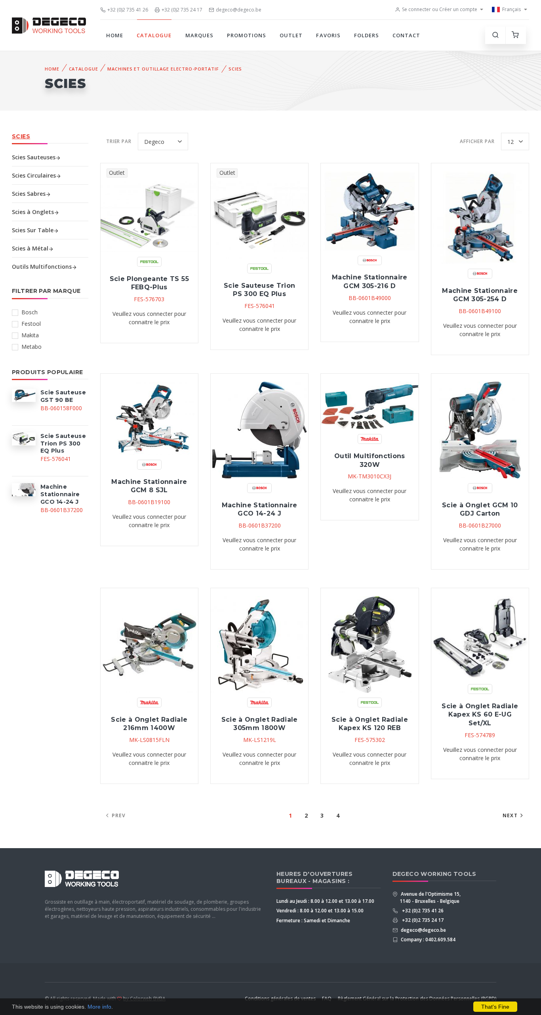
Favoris (328, 35)
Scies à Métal (30, 248)
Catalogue (154, 35)
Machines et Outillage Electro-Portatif (163, 69)
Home (114, 35)
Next (510, 815)
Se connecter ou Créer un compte (439, 9)
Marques (199, 35)
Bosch (29, 312)
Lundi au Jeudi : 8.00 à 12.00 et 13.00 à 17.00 (325, 901)
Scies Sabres (29, 193)
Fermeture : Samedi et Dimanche (313, 920)
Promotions (246, 35)
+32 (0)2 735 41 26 (127, 9)
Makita (30, 335)
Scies (235, 69)
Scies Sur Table (32, 230)
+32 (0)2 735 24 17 (182, 9)
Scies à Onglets (33, 212)
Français (511, 9)
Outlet (291, 35)
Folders (366, 35)
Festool (31, 323)
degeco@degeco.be (238, 9)
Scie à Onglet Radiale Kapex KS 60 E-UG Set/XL (480, 714)
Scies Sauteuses (33, 157)
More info (99, 1007)
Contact (406, 35)
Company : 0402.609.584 (427, 939)
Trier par (119, 141)
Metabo (31, 346)
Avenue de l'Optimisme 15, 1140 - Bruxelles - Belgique (430, 897)
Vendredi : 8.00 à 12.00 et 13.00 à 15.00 (320, 910)
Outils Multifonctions (42, 266)
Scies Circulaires (34, 175)
